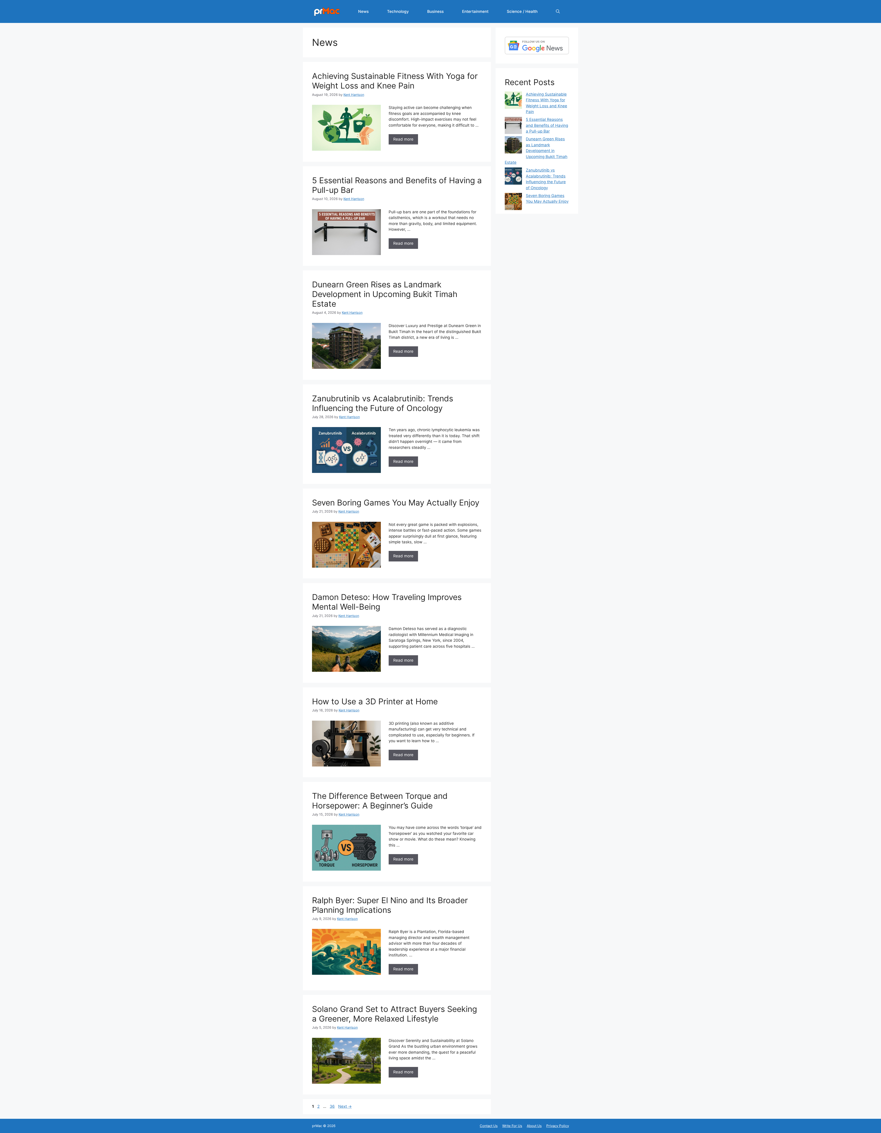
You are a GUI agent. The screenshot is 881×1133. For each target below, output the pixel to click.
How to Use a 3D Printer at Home (375, 701)
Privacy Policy (557, 1126)
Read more (403, 139)
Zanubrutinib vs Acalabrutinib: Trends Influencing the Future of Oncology (382, 403)
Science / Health (522, 11)
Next (345, 1106)
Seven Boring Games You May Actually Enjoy (395, 502)
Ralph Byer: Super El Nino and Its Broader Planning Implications (390, 905)
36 (332, 1106)
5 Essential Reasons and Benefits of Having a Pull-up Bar (547, 125)
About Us (534, 1126)
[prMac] (327, 11)
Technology (398, 11)
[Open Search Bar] (558, 11)
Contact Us (489, 1126)
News (363, 11)
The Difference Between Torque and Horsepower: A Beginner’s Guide (380, 800)
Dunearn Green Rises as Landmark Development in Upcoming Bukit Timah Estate (384, 294)
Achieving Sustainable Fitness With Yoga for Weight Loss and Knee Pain (395, 80)
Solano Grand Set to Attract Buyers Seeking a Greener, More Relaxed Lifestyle (394, 1013)
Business (435, 11)
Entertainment (475, 11)
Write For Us (512, 1126)
